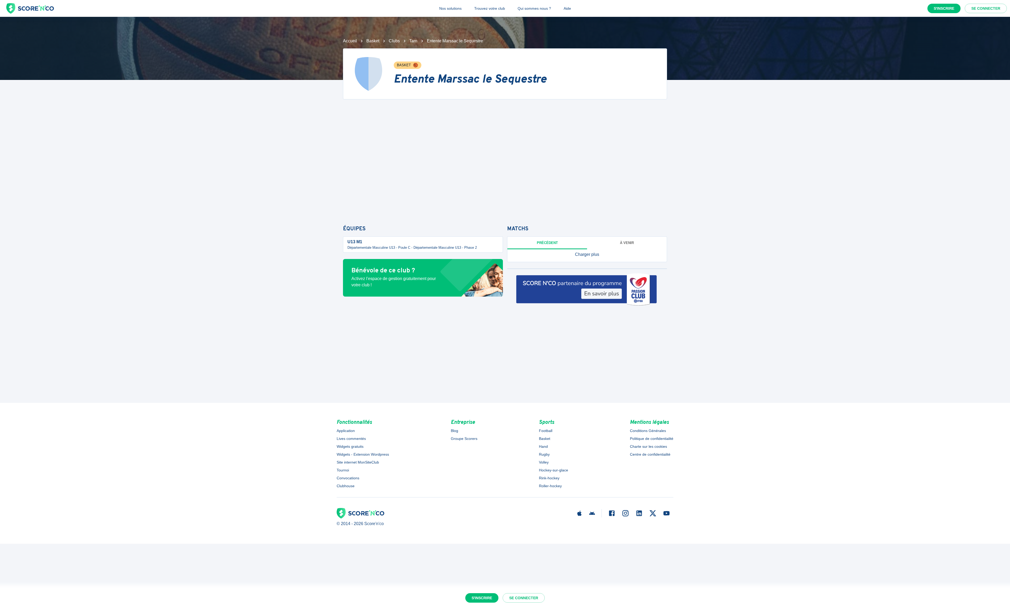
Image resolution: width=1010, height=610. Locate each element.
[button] (587, 254)
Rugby (544, 454)
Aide (567, 8)
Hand (543, 446)
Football (545, 431)
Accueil (350, 41)
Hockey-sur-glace (553, 470)
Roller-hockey (550, 486)
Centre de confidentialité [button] (650, 454)
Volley (544, 462)
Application (346, 431)
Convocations (348, 478)
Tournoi (343, 470)
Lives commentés (351, 438)
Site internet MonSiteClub (358, 462)
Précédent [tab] (547, 243)
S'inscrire (944, 8)
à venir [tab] (627, 243)
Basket (372, 41)
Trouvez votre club (489, 8)
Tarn (413, 41)
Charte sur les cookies (648, 446)
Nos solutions (450, 8)
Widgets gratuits (350, 446)
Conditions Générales (648, 431)
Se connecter (985, 8)
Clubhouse (346, 486)
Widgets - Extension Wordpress (363, 454)
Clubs (394, 41)
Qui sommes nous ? (534, 8)
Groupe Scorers (464, 438)
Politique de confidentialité (651, 438)
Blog (454, 431)
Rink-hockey (549, 478)
